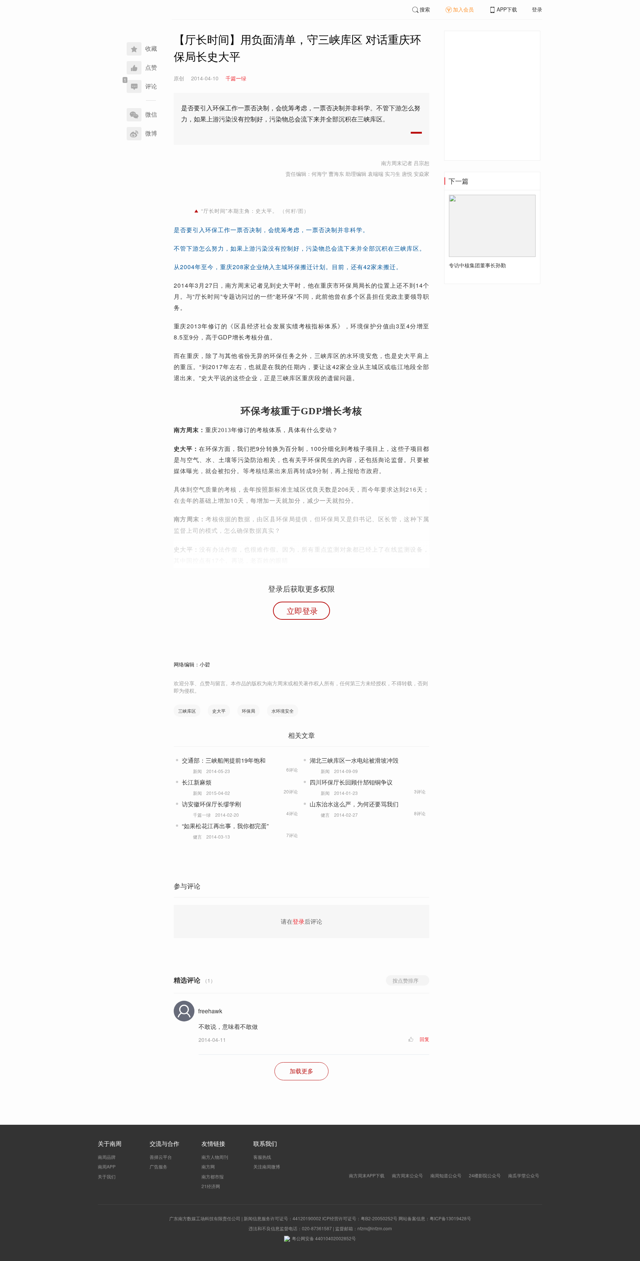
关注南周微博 (266, 1166)
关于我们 (107, 1176)
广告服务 (158, 1166)
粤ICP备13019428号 (450, 1218)
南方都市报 (212, 1176)
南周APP (107, 1166)
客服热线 (262, 1157)
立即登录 (302, 610)
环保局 (248, 711)
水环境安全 (282, 711)
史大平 (219, 711)
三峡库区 (187, 711)
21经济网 (210, 1186)
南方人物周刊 (214, 1157)
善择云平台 (161, 1157)
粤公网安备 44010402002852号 (324, 1238)
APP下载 (507, 9)
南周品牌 (107, 1157)
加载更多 (301, 1071)
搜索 (425, 9)
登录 (537, 9)
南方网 (208, 1166)
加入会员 (463, 9)
